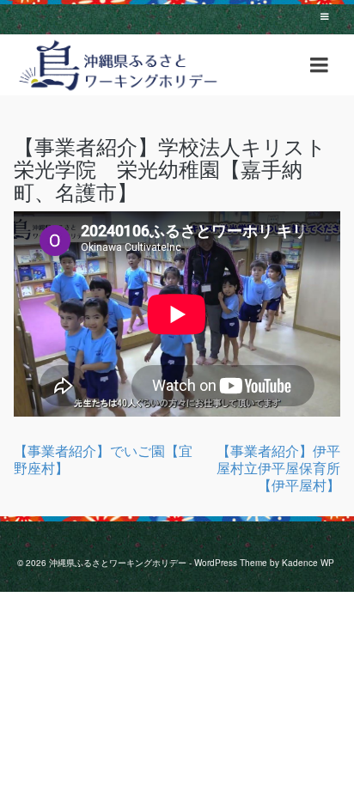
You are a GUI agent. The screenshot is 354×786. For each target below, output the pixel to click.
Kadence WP (308, 563)
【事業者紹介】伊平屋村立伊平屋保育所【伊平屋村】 (278, 468)
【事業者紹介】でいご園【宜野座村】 (103, 459)
